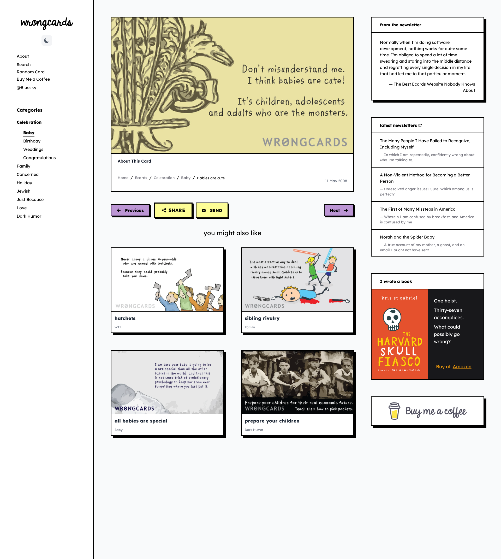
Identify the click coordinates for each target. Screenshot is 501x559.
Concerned (28, 174)
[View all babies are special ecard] (167, 382)
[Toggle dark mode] (46, 40)
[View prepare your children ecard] (298, 382)
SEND (216, 210)
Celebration (46, 122)
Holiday (24, 182)
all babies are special (141, 421)
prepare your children (272, 421)
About (23, 56)
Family (23, 166)
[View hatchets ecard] (167, 279)
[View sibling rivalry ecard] (298, 279)
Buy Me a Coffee (33, 79)
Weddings (33, 149)
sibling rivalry (262, 318)
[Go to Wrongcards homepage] (47, 23)
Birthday (31, 141)
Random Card (31, 71)
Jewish (24, 191)
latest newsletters (399, 125)
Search (24, 64)
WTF (118, 327)
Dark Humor (29, 216)
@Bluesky (26, 87)
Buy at (455, 367)
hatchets (125, 318)
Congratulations (39, 157)
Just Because (30, 199)
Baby (44, 132)
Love (22, 207)
